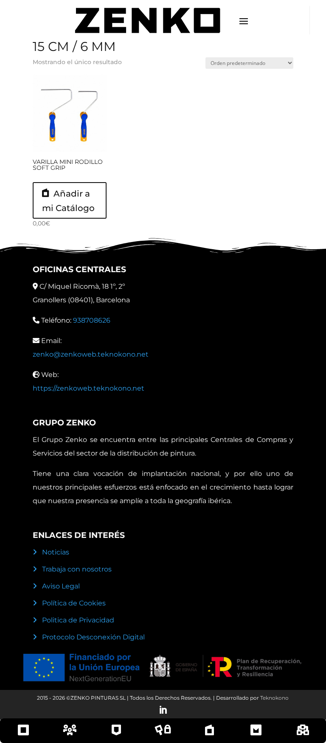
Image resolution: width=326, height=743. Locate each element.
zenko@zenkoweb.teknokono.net (91, 354)
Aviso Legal (61, 586)
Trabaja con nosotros (77, 569)
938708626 (91, 320)
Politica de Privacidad (78, 620)
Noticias (55, 552)
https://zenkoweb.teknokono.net (88, 388)
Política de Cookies (74, 603)
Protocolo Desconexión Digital (93, 637)
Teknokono (274, 698)
